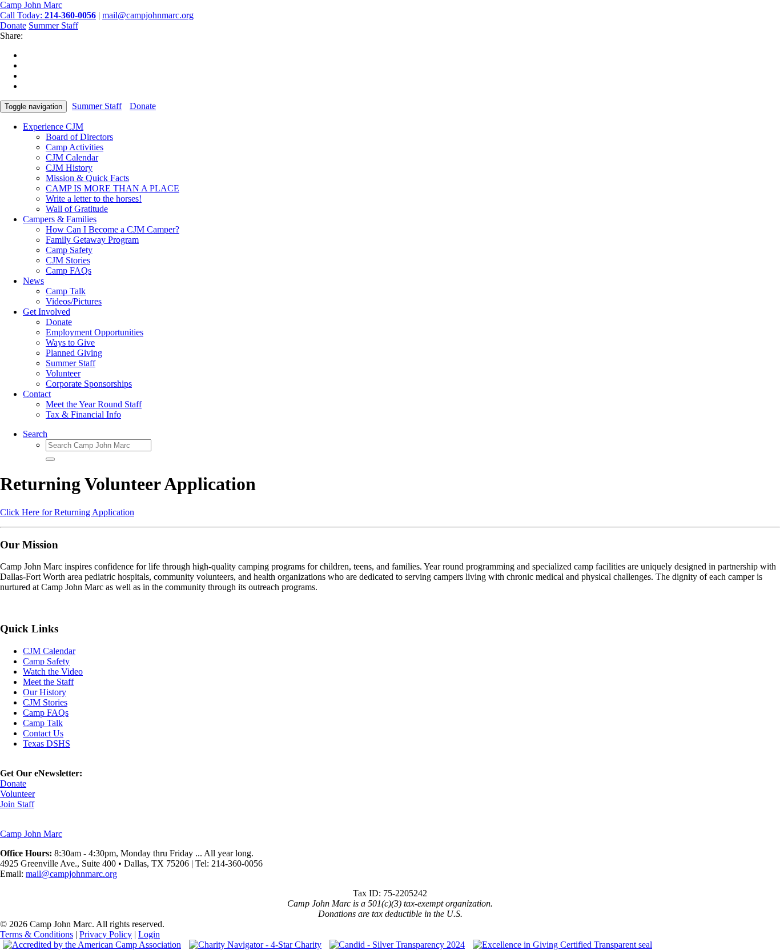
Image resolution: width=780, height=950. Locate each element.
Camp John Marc (31, 5)
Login (149, 934)
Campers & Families (60, 219)
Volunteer (63, 373)
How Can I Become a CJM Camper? (112, 229)
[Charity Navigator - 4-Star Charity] (252, 944)
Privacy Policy (105, 934)
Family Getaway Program (92, 239)
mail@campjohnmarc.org (148, 15)
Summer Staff (53, 25)
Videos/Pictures (74, 301)
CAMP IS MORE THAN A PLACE (112, 188)
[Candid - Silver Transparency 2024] (394, 944)
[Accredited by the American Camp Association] (90, 944)
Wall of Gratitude (77, 209)
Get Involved (46, 311)
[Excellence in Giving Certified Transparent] (559, 944)
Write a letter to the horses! (94, 198)
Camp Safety (69, 250)
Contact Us (43, 733)
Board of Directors (79, 137)
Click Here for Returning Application (67, 512)
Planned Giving (74, 353)
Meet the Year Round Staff (94, 404)
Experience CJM (53, 126)
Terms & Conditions (36, 934)
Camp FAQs (68, 270)
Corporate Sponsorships (89, 383)
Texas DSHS (46, 743)
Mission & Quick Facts (87, 178)
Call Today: (48, 15)
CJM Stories (68, 260)
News (33, 281)
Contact (37, 394)
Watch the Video (53, 671)
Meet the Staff (48, 682)
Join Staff (17, 804)
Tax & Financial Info (83, 414)
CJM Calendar (72, 157)
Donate (13, 25)
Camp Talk (66, 291)
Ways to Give (70, 342)
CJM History (69, 168)
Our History (44, 692)
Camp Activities (74, 147)
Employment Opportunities (94, 332)
